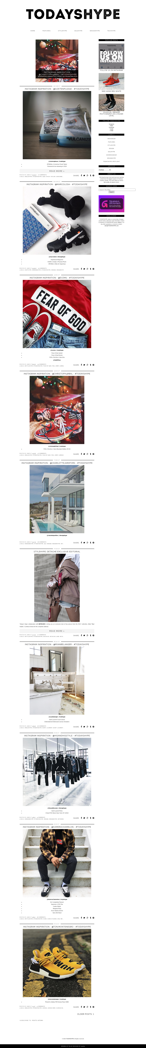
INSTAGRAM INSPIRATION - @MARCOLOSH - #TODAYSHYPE (57, 184)
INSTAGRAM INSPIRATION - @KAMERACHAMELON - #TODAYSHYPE (57, 827)
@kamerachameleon (53, 899)
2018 (43, 176)
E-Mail (111, 130)
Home (32, 31)
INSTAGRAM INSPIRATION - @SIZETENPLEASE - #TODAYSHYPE (57, 89)
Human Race (60, 1008)
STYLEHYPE (62, 31)
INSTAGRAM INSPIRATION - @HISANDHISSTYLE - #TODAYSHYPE (57, 736)
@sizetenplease (53, 161)
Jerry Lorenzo (60, 366)
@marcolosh (53, 257)
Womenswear (111, 155)
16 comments (41, 917)
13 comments (42, 268)
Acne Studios (52, 918)
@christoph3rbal (53, 446)
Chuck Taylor (50, 176)
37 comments (42, 453)
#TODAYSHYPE (37, 176)
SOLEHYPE (78, 31)
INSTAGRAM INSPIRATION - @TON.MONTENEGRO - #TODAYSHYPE (57, 927)
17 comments (42, 174)
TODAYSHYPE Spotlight (111, 161)
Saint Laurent (47, 727)
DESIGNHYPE (95, 31)
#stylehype (60, 350)
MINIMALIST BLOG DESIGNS (70, 1046)
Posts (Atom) (37, 1020)
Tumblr (111, 129)
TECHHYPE (111, 31)
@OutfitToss (57, 360)
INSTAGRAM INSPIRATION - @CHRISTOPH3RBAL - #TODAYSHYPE (57, 374)
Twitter (111, 125)
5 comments (41, 1006)
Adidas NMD (51, 1008)
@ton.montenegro (53, 999)
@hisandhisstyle (53, 808)
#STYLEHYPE (29, 366)
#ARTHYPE (28, 270)
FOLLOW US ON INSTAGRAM (111, 70)
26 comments (42, 542)
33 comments (41, 364)
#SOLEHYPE (28, 176)
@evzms (53, 350)
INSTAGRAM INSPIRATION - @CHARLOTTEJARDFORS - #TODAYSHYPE (57, 463)
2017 (45, 543)
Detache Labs (54, 636)
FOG (53, 366)
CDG (58, 918)
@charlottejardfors (52, 535)
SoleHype (111, 151)
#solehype (62, 161)
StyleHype (111, 145)
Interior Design (63, 819)
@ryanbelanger (53, 717)
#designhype (61, 257)
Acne (45, 918)
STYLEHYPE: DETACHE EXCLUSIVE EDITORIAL (57, 551)
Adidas (44, 1008)
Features (47, 31)
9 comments (41, 817)
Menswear (111, 138)
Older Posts (84, 1014)
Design (53, 270)
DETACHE (42, 624)
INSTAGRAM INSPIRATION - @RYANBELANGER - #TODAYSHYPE (57, 644)
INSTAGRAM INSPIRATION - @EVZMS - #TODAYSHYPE (57, 278)
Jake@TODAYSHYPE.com (111, 225)
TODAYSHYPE (70, 1038)
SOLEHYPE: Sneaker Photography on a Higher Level (111, 114)
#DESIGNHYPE (36, 270)
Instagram (111, 124)
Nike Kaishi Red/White (111, 91)
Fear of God (47, 366)
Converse (59, 176)
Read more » (57, 171)
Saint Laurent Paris (60, 727)
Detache (46, 636)
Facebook (111, 127)
